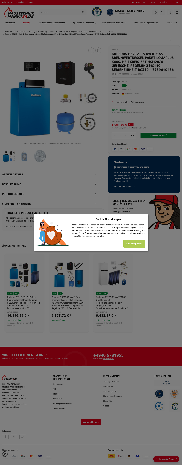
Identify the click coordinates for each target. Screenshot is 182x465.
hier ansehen (86, 236)
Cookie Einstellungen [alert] (108, 219)
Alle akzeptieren (134, 243)
